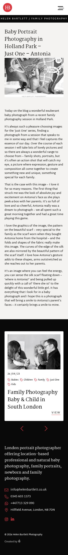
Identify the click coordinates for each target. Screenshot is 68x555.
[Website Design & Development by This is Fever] (34, 541)
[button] (22, 428)
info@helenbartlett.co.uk (29, 490)
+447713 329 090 (22, 503)
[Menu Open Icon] (60, 7)
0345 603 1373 (21, 496)
